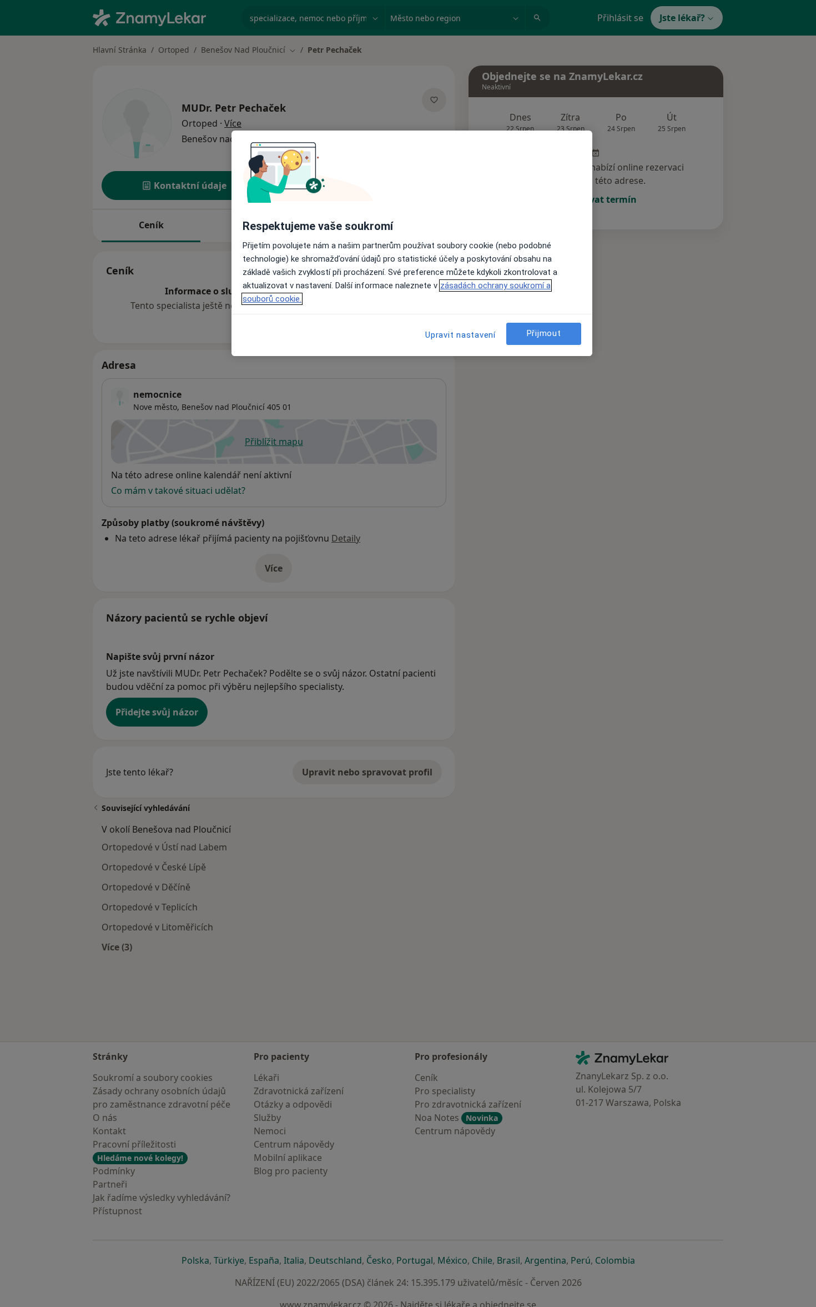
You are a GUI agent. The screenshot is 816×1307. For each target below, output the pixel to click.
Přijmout (544, 334)
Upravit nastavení (460, 335)
